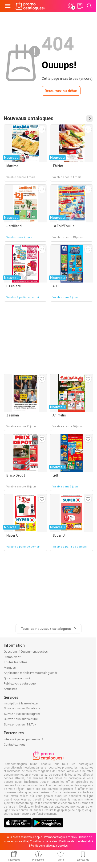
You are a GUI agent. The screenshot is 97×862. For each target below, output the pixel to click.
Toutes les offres (15, 662)
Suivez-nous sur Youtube (21, 719)
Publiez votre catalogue (20, 683)
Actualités (10, 689)
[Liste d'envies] (80, 6)
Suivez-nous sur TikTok (20, 724)
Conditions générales (43, 841)
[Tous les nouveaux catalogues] (89, 118)
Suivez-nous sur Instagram (22, 714)
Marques (10, 667)
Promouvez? (12, 657)
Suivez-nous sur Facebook (22, 708)
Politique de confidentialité (76, 841)
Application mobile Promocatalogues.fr (30, 673)
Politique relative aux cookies (49, 845)
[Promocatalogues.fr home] (31, 5)
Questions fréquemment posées (26, 651)
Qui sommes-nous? (17, 678)
